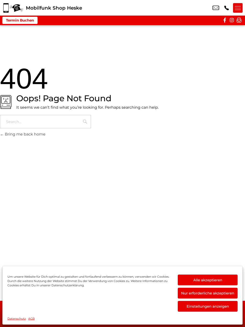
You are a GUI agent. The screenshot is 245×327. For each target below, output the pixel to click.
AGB (31, 318)
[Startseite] (12, 7)
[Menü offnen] (238, 8)
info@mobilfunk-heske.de (215, 8)
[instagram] (231, 20)
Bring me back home (24, 134)
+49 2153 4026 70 (226, 8)
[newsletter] (239, 20)
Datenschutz (16, 318)
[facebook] (224, 20)
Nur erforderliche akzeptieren (207, 293)
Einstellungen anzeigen (208, 306)
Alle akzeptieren (207, 280)
